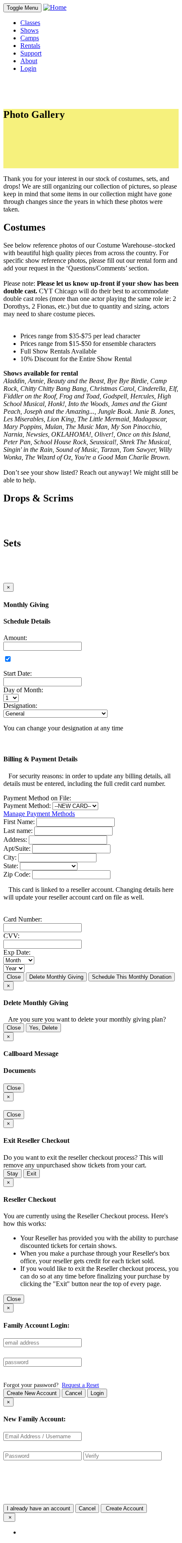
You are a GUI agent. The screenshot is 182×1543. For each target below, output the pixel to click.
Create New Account (32, 1393)
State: (10, 865)
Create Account (123, 1508)
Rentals (30, 45)
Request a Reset (80, 1384)
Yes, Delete (43, 1028)
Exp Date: (16, 952)
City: (10, 857)
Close (14, 977)
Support (30, 53)
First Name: (19, 821)
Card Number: (22, 919)
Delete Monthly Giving (56, 977)
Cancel (73, 1393)
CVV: (11, 935)
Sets (42, 164)
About (28, 60)
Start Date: (17, 673)
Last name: (18, 830)
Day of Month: (23, 690)
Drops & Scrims (58, 156)
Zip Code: (16, 874)
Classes (30, 22)
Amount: (15, 637)
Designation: (20, 705)
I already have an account (38, 1508)
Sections (39, 133)
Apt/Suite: (16, 848)
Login (97, 1393)
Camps (29, 38)
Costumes (50, 149)
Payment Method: (27, 805)
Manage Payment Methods (39, 813)
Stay (12, 1173)
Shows (29, 30)
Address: (15, 839)
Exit (31, 1173)
